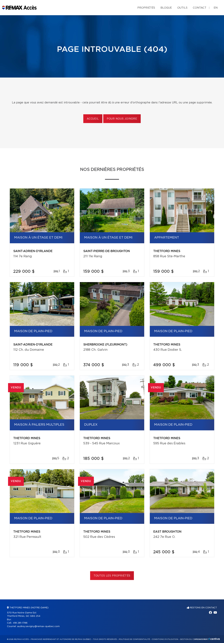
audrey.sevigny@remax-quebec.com (38, 626)
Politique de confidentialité (134, 639)
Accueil (93, 119)
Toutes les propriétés (112, 576)
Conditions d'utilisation (165, 639)
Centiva (214, 639)
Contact (199, 7)
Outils (182, 7)
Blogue (166, 7)
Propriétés (146, 7)
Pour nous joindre (122, 119)
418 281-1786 (20, 623)
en (216, 7)
